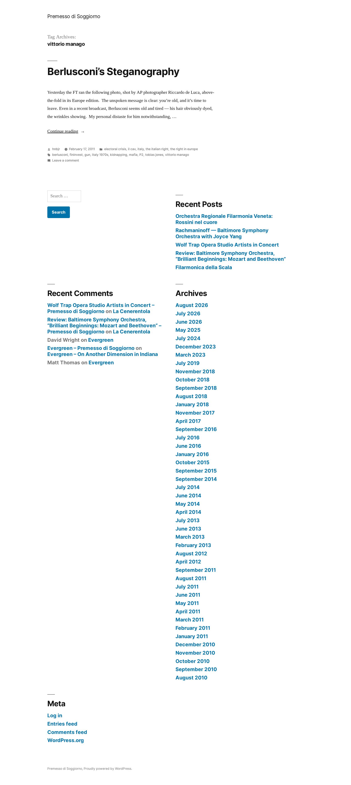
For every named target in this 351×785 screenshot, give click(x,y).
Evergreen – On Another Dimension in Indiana (102, 354)
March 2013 (190, 537)
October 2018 (192, 380)
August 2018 (191, 396)
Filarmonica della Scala (204, 267)
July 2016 (187, 438)
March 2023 (190, 355)
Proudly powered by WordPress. (108, 769)
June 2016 (188, 446)
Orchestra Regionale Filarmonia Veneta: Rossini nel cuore (224, 219)
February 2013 (193, 545)
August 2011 (191, 578)
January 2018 (192, 404)
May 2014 (188, 504)
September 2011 (196, 570)
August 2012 (191, 553)
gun (87, 155)
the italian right (157, 149)
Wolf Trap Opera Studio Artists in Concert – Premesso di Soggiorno (100, 308)
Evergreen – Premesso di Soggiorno (90, 348)
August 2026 (192, 305)
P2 (141, 155)
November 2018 (195, 371)
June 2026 (189, 322)
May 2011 (187, 603)
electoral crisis (115, 149)
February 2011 (193, 628)
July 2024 (188, 338)
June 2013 (188, 529)
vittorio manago (177, 155)
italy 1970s (100, 155)
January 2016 (192, 454)
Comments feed (67, 732)
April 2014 (188, 512)
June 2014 (188, 495)
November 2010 (195, 653)
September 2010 (196, 669)
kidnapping (118, 155)
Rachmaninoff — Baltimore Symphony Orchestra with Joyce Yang (222, 233)
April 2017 (188, 421)
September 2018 (196, 388)
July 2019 (187, 363)
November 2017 (195, 413)
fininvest (76, 155)
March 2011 (190, 620)
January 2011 (192, 636)
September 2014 (196, 479)
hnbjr (56, 149)
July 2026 (188, 313)
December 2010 (195, 644)
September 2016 (196, 429)
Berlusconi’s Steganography (113, 71)
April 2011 (188, 611)
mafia (133, 155)
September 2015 (196, 471)
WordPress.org (65, 740)
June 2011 (188, 595)
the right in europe (184, 149)
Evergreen (100, 340)
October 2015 (192, 462)
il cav (132, 149)
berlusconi (60, 155)
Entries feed (62, 724)
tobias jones (154, 155)
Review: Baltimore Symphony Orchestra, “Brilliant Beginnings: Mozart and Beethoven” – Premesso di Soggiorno (104, 326)
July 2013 (187, 520)
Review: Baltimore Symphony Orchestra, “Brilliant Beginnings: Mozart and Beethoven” (231, 256)
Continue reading (66, 131)
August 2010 (191, 678)
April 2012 (188, 562)
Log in (54, 715)
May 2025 (188, 330)
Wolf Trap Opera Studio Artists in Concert (227, 245)
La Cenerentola (131, 311)
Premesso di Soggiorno (73, 16)
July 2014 (188, 487)
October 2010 (193, 661)
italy (141, 149)
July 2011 (187, 587)
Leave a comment (65, 160)
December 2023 (196, 347)
